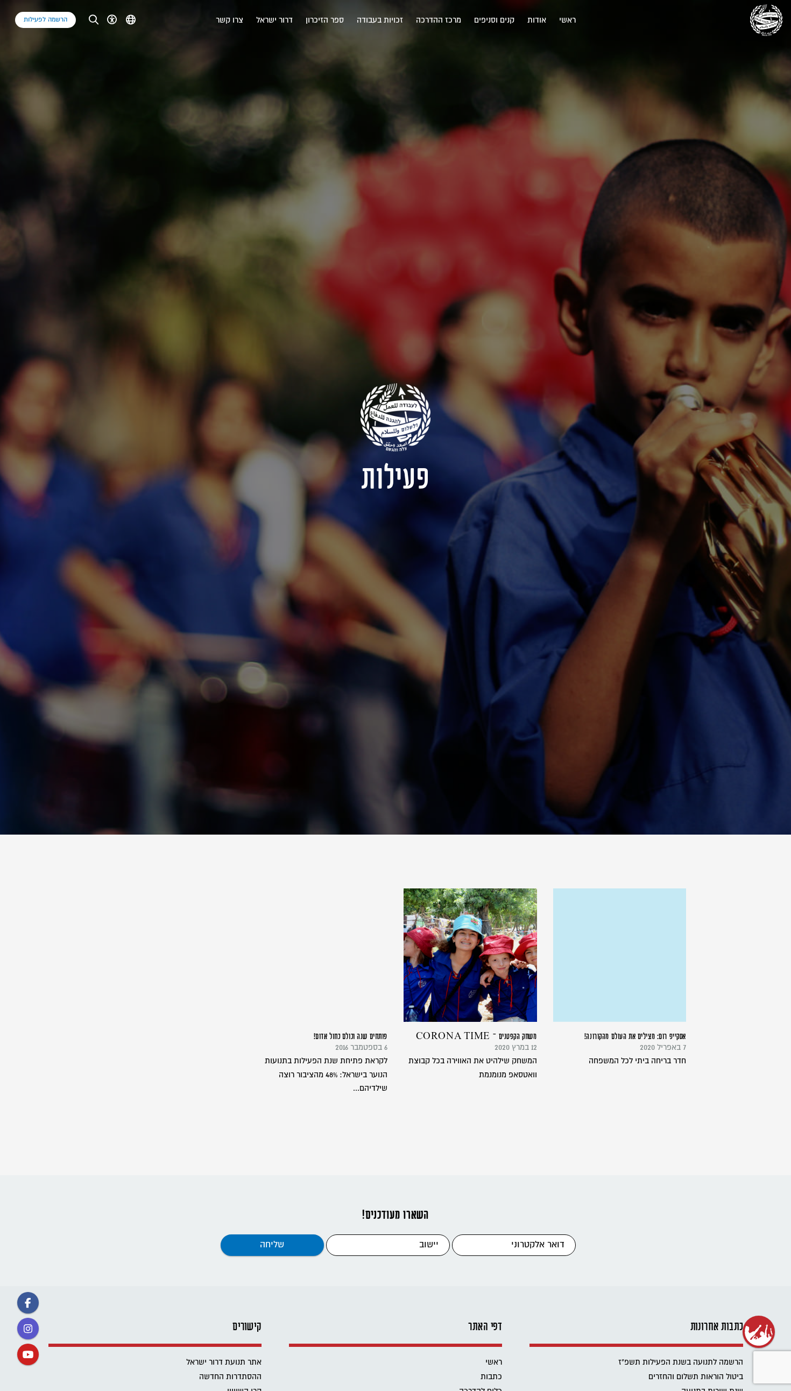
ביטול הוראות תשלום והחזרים (695, 1376)
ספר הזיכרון (325, 20)
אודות (536, 20)
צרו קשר (229, 20)
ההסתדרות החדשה (230, 1376)
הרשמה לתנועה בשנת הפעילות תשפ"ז (680, 1362)
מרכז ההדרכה (438, 20)
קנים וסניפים (494, 20)
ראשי (567, 20)
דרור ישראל (274, 20)
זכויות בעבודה (380, 20)
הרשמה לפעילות (45, 20)
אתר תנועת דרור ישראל (224, 1362)
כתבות (491, 1376)
